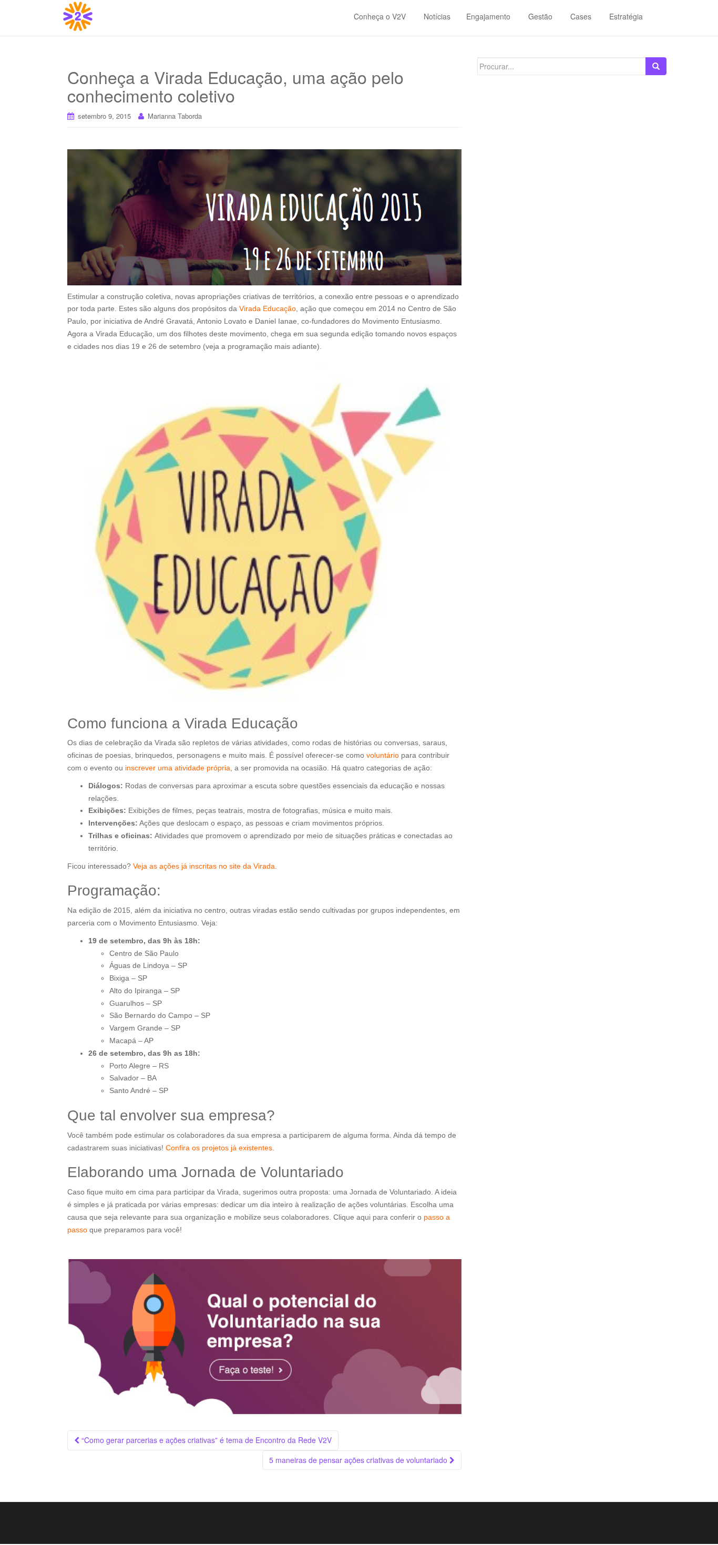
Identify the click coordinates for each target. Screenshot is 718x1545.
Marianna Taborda (175, 116)
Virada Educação (267, 308)
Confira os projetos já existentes (219, 1148)
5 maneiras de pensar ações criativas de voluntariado (359, 1460)
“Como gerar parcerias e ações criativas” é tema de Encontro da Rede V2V (205, 1440)
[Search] (655, 66)
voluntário (382, 755)
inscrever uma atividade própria (177, 768)
